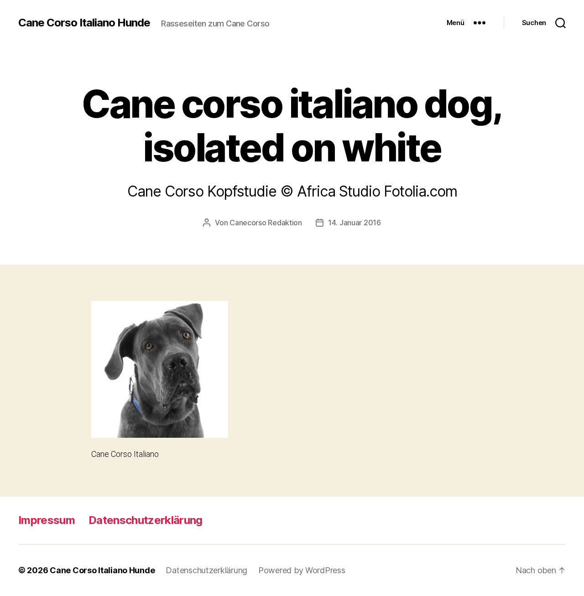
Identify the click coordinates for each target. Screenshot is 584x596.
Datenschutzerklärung (146, 520)
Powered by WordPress (301, 570)
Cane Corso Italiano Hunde (84, 22)
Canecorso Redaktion (265, 222)
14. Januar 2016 (354, 222)
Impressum (46, 520)
